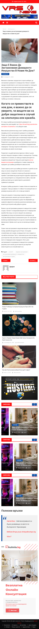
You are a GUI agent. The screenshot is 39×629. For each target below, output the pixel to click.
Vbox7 (9, 536)
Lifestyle (6, 425)
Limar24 (11, 252)
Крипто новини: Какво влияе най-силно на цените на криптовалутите (18, 339)
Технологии (7, 625)
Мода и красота (16, 627)
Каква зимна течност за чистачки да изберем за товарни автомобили (7, 260)
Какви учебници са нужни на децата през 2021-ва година (17, 307)
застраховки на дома (9, 256)
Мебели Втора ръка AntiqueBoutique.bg (21, 532)
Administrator (18, 311)
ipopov (12, 267)
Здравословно (26, 627)
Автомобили (23, 625)
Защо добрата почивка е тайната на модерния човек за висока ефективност (19, 429)
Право (34, 627)
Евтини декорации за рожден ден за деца (34, 260)
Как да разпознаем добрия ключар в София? (16, 370)
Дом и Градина (32, 625)
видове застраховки (22, 252)
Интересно (5, 74)
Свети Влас (11, 521)
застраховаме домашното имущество (13, 254)
